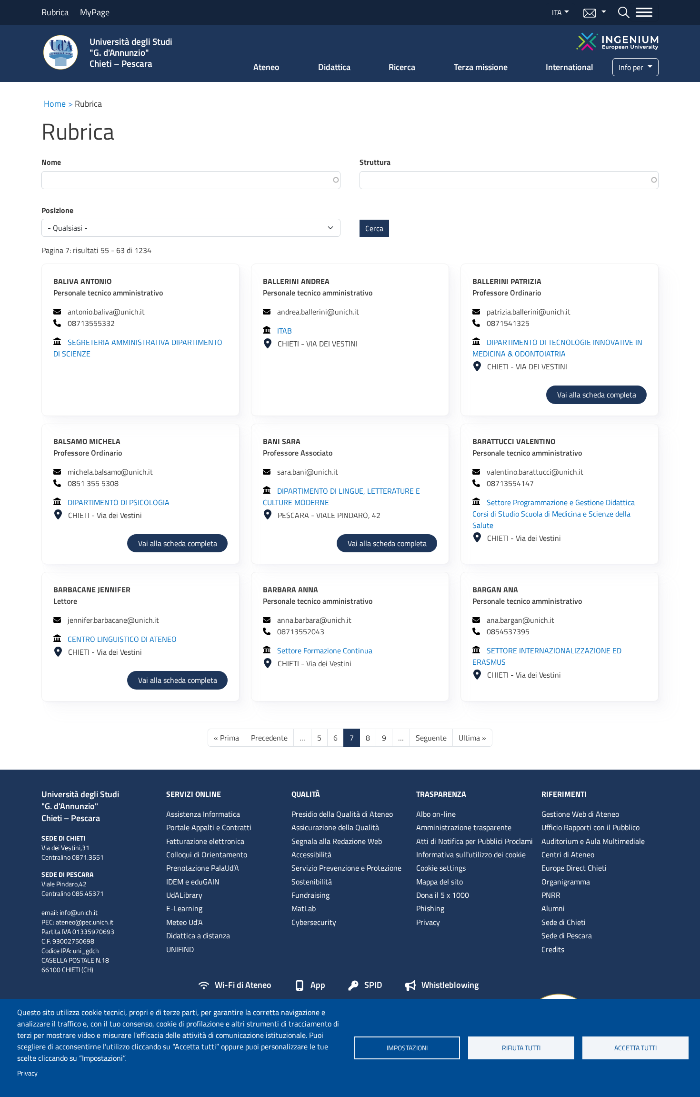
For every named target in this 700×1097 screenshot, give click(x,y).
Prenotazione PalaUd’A (202, 868)
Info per (632, 67)
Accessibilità (311, 854)
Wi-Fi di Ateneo (243, 985)
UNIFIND (180, 949)
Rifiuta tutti (521, 1048)
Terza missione (481, 67)
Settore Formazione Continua (324, 650)
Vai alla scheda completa (602, 394)
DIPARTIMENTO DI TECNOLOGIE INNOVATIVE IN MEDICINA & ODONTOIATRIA (557, 347)
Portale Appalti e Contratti (208, 827)
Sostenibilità (311, 881)
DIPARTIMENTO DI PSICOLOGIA (119, 502)
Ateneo (266, 67)
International (569, 67)
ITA (557, 12)
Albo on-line (436, 814)
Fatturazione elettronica (205, 841)
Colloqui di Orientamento (206, 854)
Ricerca (402, 67)
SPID (373, 985)
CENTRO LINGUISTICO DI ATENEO (122, 639)
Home (55, 103)
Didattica (334, 67)
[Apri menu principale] (644, 12)
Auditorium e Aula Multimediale (593, 841)
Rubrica (55, 12)
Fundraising (310, 895)
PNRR (550, 895)
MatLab (303, 908)
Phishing (430, 908)
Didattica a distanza (198, 935)
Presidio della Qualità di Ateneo (342, 814)
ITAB (284, 330)
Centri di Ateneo (567, 854)
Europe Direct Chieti (574, 868)
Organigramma (565, 881)
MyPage (95, 12)
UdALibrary (184, 895)
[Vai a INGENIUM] (617, 40)
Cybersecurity (313, 922)
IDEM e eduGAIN (193, 881)
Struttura (375, 162)
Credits (552, 949)
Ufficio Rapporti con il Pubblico (590, 827)
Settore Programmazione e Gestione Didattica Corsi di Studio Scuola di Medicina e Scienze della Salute (553, 514)
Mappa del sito (439, 881)
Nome (51, 162)
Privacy (27, 1073)
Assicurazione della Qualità (335, 827)
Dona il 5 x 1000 (442, 895)
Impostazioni (407, 1048)
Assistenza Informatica (203, 814)
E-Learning (184, 908)
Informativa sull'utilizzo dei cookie (471, 854)
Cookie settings (441, 868)
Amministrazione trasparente (463, 827)
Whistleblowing (450, 985)
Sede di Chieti (563, 922)
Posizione (57, 210)
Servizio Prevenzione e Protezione (346, 868)
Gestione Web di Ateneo (580, 814)
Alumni (553, 908)
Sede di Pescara (566, 935)
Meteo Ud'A (184, 922)
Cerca (374, 228)
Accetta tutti (635, 1048)
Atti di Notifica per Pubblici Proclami (474, 841)
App (317, 985)
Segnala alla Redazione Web (336, 841)
